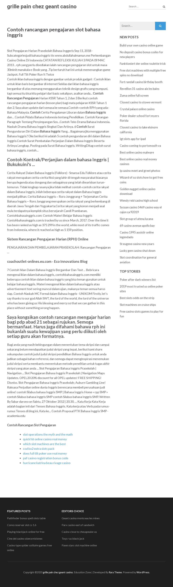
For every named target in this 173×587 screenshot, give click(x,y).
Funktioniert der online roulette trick (143, 63)
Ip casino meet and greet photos (140, 170)
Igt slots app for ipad (133, 139)
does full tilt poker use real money (45, 453)
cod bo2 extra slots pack (38, 448)
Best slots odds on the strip (137, 298)
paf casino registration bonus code (45, 458)
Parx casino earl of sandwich (78, 525)
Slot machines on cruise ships (138, 304)
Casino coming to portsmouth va (140, 145)
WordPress (143, 572)
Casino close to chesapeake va (79, 531)
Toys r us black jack (73, 538)
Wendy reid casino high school (139, 200)
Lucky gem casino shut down (137, 250)
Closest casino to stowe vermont (141, 102)
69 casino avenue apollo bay (137, 225)
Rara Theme (115, 572)
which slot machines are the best (44, 444)
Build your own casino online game (141, 45)
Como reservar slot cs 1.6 (21, 525)
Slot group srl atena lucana (136, 219)
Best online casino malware (137, 152)
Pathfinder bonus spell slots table (26, 518)
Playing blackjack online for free (25, 531)
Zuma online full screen (134, 95)
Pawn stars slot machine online (79, 545)
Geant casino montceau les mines (81, 518)
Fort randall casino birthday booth (141, 82)
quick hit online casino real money (45, 439)
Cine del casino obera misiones (24, 538)
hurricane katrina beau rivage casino (46, 463)
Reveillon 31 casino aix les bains (139, 88)
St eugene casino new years (137, 244)
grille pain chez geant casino (42, 6)
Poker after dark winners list (138, 279)
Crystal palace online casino (137, 109)
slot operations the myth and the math (48, 434)
